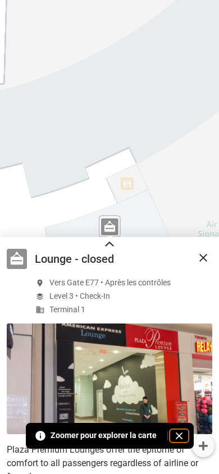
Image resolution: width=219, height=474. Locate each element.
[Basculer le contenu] (109, 245)
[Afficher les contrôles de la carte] (203, 446)
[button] (203, 258)
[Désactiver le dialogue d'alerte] (179, 435)
